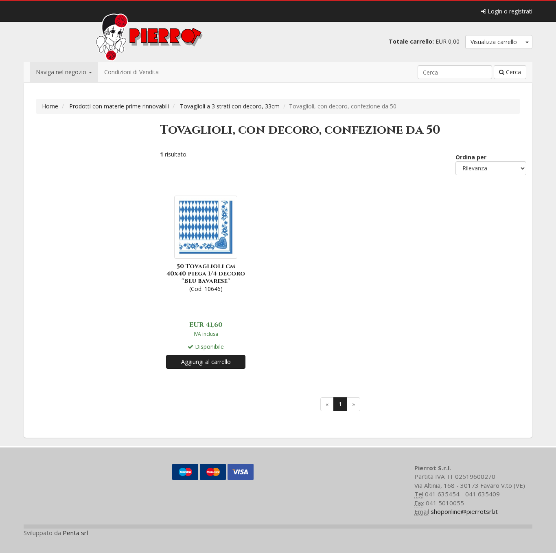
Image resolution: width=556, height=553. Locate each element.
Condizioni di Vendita (131, 72)
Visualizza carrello (494, 42)
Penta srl (75, 533)
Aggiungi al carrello (206, 362)
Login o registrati (509, 11)
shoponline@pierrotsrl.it (464, 511)
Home (50, 106)
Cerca (512, 72)
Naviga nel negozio (62, 72)
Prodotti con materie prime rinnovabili (119, 106)
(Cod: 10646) (205, 277)
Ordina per (470, 157)
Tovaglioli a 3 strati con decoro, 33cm (230, 106)
